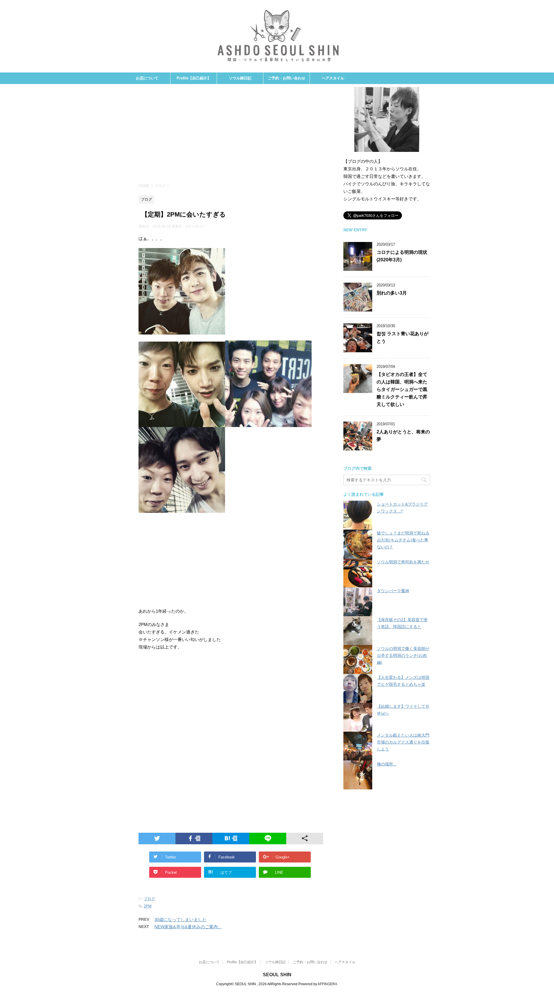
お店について (147, 78)
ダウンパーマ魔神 (393, 590)
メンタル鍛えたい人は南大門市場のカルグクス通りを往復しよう (403, 742)
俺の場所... (386, 764)
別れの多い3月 (392, 292)
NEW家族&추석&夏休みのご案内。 (188, 926)
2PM (147, 906)
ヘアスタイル (333, 78)
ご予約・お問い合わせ (286, 78)
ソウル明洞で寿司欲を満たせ (403, 562)
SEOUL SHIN (277, 974)
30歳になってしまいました (180, 919)
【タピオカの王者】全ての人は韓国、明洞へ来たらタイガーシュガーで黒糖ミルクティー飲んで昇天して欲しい (402, 389)
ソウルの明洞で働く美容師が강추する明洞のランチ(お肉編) (403, 655)
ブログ (149, 899)
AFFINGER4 (327, 984)
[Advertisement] (230, 136)
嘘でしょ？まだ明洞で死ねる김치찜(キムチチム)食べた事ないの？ (403, 540)
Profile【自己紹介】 (194, 78)
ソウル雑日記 (240, 78)
